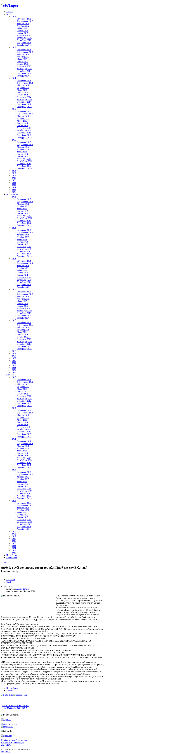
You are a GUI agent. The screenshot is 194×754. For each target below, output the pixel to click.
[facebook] (20, 695)
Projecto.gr (5, 752)
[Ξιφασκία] (6, 719)
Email (8, 582)
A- (7, 562)
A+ (2, 562)
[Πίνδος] (7, 727)
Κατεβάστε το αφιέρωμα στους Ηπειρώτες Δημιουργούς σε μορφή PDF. (14, 742)
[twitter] (7, 695)
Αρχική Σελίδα (22, 589)
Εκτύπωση (10, 580)
